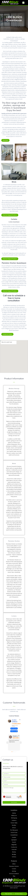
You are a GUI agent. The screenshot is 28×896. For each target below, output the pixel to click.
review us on (13, 731)
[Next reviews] (20, 742)
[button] (23, 3)
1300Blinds (14, 721)
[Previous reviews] (7, 742)
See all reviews (14, 728)
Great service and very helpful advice (14, 741)
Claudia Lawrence (16, 736)
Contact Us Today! (7, 334)
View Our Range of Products (10, 215)
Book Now (5, 140)
